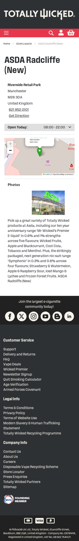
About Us (10, 456)
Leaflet (47, 174)
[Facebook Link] (10, 316)
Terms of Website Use (20, 418)
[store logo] (39, 13)
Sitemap (9, 487)
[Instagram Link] (33, 316)
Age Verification (15, 384)
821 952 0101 (19, 109)
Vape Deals (12, 364)
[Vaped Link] (57, 316)
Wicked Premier (15, 369)
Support (9, 349)
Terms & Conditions (18, 408)
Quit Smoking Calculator (22, 379)
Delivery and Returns (19, 354)
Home (7, 43)
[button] (61, 33)
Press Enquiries (15, 477)
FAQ (6, 359)
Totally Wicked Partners (21, 482)
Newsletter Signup (17, 374)
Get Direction (19, 116)
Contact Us (12, 451)
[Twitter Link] (22, 316)
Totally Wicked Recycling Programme (32, 433)
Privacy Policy (14, 413)
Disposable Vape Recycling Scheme (30, 467)
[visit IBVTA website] (16, 499)
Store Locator (24, 43)
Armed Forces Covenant (22, 389)
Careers (9, 462)
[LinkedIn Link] (69, 316)
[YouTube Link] (45, 316)
